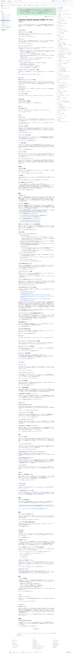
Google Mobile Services (56, 644)
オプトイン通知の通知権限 (50, 390)
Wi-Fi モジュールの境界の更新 (24, 67)
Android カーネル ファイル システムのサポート (29, 74)
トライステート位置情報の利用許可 (37, 505)
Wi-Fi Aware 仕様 (26, 337)
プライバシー (31, 652)
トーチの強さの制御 (25, 149)
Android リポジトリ (15, 640)
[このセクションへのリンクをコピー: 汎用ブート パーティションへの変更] (33, 32)
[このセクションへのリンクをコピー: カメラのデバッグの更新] (28, 126)
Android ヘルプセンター (56, 640)
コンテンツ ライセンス (31, 633)
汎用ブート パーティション (26, 36)
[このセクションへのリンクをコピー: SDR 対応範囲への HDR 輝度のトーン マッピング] (38, 393)
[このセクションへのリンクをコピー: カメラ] (22, 115)
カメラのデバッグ (24, 132)
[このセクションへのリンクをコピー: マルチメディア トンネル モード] (31, 596)
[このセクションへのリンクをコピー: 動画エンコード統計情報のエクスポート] (34, 474)
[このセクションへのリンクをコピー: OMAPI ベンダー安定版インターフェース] (35, 560)
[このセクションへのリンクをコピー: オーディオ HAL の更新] (28, 93)
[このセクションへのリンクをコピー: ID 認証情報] (24, 531)
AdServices (22, 50)
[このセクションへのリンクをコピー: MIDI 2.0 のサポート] (27, 86)
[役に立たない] (54, 16)
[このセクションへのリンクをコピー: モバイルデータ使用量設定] (29, 203)
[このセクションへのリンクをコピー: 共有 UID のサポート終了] (29, 569)
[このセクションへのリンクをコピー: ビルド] (22, 106)
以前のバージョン (34, 177)
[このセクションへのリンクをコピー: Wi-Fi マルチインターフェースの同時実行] (35, 346)
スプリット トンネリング (24, 65)
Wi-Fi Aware (47, 337)
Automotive (37, 5)
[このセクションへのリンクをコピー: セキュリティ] (25, 530)
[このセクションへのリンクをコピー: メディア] (23, 472)
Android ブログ (35, 643)
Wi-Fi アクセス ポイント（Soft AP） (36, 343)
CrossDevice (22, 62)
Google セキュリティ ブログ (36, 644)
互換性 (25, 5)
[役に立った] (52, 16)
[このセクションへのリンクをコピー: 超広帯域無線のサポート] (28, 322)
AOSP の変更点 (39, 12)
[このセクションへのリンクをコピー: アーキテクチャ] (26, 30)
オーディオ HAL (46, 95)
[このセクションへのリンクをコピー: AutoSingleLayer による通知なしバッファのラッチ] (38, 425)
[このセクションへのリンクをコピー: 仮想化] (22, 618)
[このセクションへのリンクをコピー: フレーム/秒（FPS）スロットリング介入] (34, 419)
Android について (14, 652)
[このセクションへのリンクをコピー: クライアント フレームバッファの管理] (34, 412)
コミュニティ (19, 652)
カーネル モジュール (25, 43)
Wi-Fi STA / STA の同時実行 (28, 229)
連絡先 (28, 189)
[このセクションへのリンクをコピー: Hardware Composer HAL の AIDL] (33, 404)
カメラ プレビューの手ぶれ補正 (26, 140)
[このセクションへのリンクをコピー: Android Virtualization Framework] (32, 620)
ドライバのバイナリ (15, 647)
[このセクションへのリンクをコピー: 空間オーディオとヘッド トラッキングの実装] (36, 79)
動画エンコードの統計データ (26, 479)
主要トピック (19, 5)
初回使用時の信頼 (24, 319)
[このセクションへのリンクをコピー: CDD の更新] (24, 175)
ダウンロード (14, 643)
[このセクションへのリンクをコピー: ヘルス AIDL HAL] (26, 485)
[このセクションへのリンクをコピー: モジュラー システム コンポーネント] (33, 45)
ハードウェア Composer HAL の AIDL (27, 410)
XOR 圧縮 (48, 614)
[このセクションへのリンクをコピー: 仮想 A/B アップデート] (28, 606)
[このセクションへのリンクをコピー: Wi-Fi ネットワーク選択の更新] (31, 353)
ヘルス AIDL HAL (26, 487)
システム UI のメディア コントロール (27, 378)
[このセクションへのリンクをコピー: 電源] (21, 512)
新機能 (2, 5)
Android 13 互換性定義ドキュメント (23, 177)
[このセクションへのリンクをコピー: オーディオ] (24, 77)
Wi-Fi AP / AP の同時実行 (27, 333)
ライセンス (27, 652)
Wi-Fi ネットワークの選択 (26, 358)
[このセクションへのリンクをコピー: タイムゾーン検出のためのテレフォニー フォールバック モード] (43, 279)
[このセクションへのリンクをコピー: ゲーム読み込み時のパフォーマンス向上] (34, 490)
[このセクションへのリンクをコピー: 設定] (21, 576)
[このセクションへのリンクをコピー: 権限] (21, 497)
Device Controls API (27, 438)
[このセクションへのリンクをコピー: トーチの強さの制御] (27, 142)
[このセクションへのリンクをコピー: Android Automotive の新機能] (31, 101)
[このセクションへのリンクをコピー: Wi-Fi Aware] (24, 335)
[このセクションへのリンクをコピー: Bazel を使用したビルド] (28, 108)
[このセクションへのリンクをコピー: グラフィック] (25, 402)
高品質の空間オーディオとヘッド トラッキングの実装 (46, 83)
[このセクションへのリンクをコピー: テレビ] (22, 594)
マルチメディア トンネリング (26, 601)
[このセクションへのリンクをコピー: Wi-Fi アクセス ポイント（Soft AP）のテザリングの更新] (41, 341)
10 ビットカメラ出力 (25, 158)
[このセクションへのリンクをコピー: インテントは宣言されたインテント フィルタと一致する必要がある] (45, 547)
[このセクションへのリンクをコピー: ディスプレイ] (25, 362)
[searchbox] (5, 8)
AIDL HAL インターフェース (42, 487)
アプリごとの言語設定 (25, 591)
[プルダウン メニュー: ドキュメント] (12, 1)
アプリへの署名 (41, 572)
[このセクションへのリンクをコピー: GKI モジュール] (25, 39)
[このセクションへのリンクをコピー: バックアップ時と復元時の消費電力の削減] (35, 522)
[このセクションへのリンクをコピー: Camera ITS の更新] (27, 168)
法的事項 (23, 652)
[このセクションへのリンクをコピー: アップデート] (25, 604)
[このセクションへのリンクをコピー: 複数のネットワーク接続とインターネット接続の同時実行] (41, 224)
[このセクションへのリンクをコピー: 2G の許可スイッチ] (26, 195)
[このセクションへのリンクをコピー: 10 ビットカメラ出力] (27, 151)
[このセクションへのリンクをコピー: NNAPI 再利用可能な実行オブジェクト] (34, 457)
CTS (49, 598)
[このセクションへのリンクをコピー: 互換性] (22, 166)
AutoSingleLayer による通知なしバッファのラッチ (29, 431)
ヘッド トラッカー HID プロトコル (27, 449)
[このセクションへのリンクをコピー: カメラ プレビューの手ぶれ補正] (31, 135)
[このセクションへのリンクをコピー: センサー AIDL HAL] (27, 465)
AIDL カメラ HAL (21, 123)
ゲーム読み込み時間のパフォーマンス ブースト (32, 494)
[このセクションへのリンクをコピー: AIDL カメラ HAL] (26, 117)
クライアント (27, 414)
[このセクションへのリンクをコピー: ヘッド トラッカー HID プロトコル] (32, 443)
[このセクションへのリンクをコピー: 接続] (21, 193)
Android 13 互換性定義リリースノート (38, 179)
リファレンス (43, 5)
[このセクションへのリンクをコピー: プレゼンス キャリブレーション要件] (33, 271)
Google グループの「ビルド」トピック (38, 647)
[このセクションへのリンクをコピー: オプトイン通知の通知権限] (29, 387)
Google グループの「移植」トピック (37, 648)
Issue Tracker (54, 647)
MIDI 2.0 (32, 88)
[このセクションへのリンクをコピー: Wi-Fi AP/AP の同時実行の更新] (31, 329)
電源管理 (23, 526)
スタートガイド (7, 5)
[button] (5, 12)
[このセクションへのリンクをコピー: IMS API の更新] (25, 232)
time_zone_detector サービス (26, 284)
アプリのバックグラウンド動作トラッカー (28, 519)
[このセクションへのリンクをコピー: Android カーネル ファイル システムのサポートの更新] (40, 69)
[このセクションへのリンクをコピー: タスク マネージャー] (27, 364)
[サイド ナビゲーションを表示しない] (10, 652)
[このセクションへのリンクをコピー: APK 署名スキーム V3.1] (28, 539)
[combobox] (55, 1)
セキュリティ (13, 5)
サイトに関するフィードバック (38, 652)
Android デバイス (30, 5)
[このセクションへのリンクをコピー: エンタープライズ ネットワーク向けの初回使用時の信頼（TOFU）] (44, 313)
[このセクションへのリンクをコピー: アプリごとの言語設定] (28, 578)
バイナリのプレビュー (15, 644)
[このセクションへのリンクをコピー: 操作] (21, 434)
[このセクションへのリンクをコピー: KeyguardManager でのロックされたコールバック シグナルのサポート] (46, 451)
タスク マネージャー (27, 366)
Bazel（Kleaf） (24, 111)
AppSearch (21, 53)
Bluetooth (21, 55)
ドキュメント (3, 3)
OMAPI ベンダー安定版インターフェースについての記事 (30, 566)
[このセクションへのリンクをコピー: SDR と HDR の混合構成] (28, 380)
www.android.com (55, 643)
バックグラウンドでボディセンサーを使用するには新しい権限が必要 (32, 508)
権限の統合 (22, 64)
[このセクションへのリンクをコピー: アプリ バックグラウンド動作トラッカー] (35, 514)
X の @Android (35, 640)
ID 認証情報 (23, 537)
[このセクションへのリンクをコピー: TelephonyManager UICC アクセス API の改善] (37, 287)
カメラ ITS (25, 170)
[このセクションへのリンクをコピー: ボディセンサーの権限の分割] (30, 499)
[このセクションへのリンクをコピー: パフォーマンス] (26, 483)
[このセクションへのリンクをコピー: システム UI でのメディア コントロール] (34, 372)
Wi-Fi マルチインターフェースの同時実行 (28, 350)
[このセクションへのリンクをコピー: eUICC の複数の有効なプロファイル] (33, 263)
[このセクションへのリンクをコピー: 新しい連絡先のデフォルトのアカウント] (34, 182)
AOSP (19, 16)
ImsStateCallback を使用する (26, 255)
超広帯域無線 (24, 326)
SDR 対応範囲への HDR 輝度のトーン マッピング (29, 399)
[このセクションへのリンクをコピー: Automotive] (25, 99)
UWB (21, 59)
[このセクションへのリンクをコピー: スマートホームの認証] (28, 436)
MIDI (22, 91)
